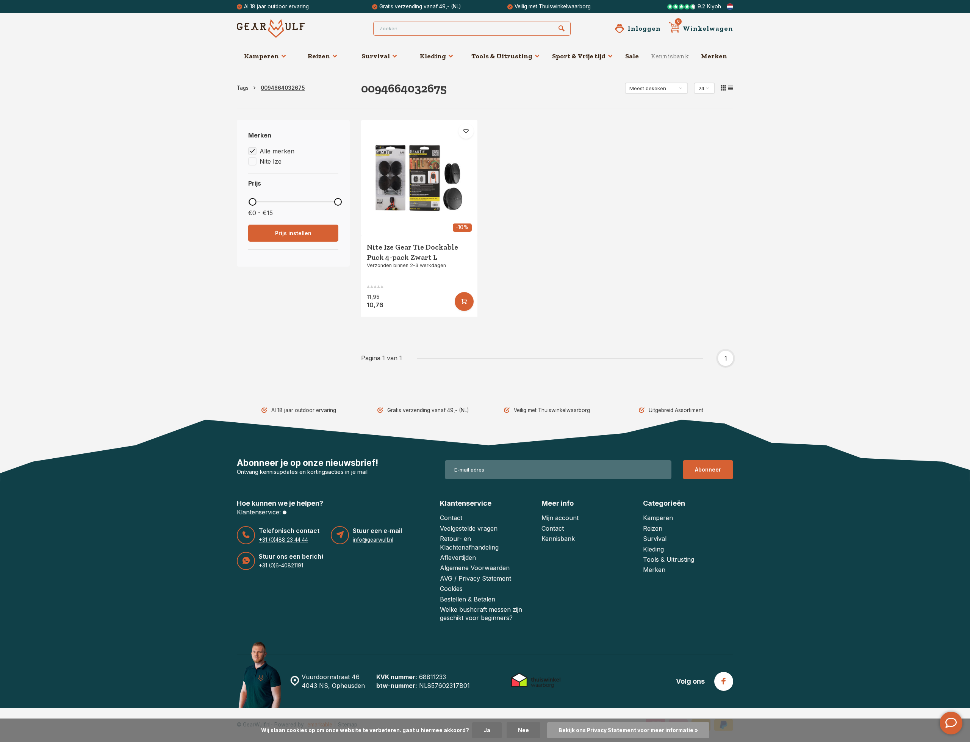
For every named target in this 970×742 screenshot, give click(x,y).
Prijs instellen (293, 233)
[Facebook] (723, 681)
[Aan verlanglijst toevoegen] (466, 131)
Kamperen (261, 56)
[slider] (252, 202)
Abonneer (708, 469)
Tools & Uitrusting (501, 56)
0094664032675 (283, 88)
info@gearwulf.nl (373, 540)
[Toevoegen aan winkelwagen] (464, 301)
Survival (375, 56)
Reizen (319, 56)
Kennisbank (670, 56)
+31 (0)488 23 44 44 (283, 540)
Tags (243, 88)
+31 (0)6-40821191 (281, 565)
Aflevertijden (458, 557)
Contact (451, 518)
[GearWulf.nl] (282, 28)
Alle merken (277, 151)
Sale (632, 56)
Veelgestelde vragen (469, 528)
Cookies (451, 588)
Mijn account (560, 518)
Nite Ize (271, 161)
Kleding (433, 56)
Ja (486, 730)
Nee (523, 730)
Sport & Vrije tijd (578, 56)
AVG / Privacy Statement (475, 578)
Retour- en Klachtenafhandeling (469, 543)
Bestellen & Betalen (467, 599)
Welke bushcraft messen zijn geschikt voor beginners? (481, 614)
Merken (714, 56)
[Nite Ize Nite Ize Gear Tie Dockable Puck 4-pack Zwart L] (419, 178)
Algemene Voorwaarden (475, 568)
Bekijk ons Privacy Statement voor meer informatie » (628, 730)
